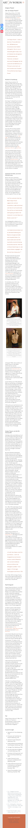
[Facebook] (1, 25)
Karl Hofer (18, 148)
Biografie (17, 819)
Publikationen (11, 819)
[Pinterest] (1, 31)
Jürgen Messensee (17, 628)
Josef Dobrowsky (9, 273)
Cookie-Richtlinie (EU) (14, 822)
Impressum (15, 821)
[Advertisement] (14, 781)
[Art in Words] (12, 2)
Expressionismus (14, 159)
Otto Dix (12, 148)
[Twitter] (1, 28)
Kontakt (10, 821)
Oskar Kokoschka (16, 368)
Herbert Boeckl (8, 534)
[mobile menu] (23, 2)
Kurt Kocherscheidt (10, 627)
